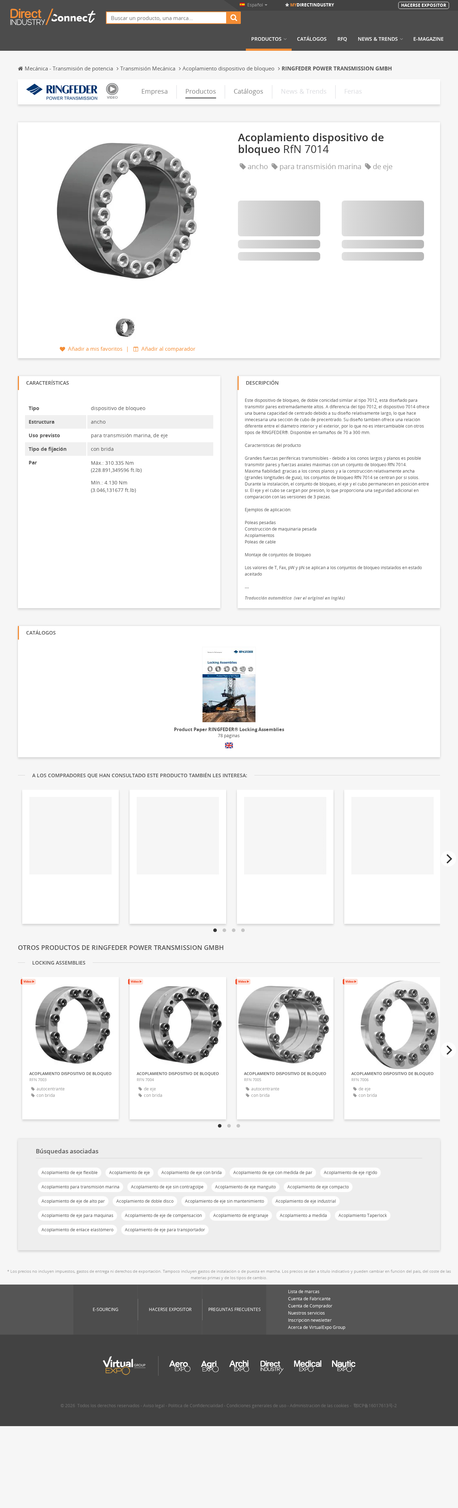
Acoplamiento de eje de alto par (73, 1201)
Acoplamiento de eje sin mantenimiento (224, 1201)
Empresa (154, 91)
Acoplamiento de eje (129, 1172)
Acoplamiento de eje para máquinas (77, 1215)
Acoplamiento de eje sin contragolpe (167, 1187)
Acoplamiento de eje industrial (306, 1201)
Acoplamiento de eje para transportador (165, 1230)
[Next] (448, 859)
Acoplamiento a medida (303, 1215)
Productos (266, 39)
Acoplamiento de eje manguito (245, 1187)
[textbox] (166, 17)
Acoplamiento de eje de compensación (163, 1215)
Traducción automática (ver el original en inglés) (295, 598)
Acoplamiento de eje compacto (318, 1187)
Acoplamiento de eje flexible (70, 1172)
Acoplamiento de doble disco (145, 1201)
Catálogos (312, 39)
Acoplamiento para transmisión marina (81, 1187)
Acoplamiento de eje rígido (350, 1172)
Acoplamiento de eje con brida (191, 1172)
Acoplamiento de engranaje (240, 1215)
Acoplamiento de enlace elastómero (77, 1230)
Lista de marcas (304, 1291)
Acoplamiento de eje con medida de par (272, 1172)
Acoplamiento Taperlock (362, 1215)
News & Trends (378, 39)
